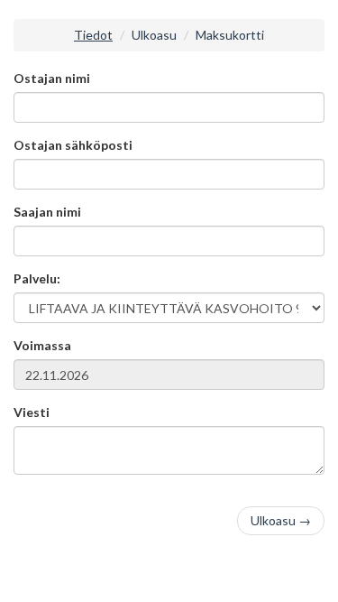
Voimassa (42, 345)
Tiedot (93, 34)
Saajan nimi (47, 211)
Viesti (32, 412)
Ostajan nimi (52, 78)
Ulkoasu (154, 34)
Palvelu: (37, 278)
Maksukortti (230, 34)
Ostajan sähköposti (73, 145)
